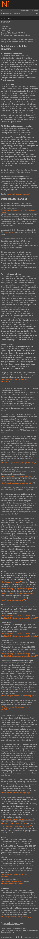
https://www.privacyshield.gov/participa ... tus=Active (15, 380)
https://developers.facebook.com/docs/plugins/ (17, 696)
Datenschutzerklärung (7, 932)
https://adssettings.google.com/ (12, 600)
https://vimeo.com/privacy (10, 582)
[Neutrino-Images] (5, 4)
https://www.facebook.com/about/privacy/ (15, 793)
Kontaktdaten (8, 232)
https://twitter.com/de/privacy (11, 881)
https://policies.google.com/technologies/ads (16, 476)
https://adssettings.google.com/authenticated (16, 483)
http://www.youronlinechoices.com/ (17, 826)
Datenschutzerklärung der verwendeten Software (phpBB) (18, 211)
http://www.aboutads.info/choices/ (13, 824)
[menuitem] (34, 10)
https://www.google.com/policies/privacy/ (15, 615)
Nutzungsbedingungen (29, 930)
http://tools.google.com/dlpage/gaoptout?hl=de (17, 463)
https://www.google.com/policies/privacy (15, 589)
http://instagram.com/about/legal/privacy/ (15, 917)
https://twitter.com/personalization (12, 884)
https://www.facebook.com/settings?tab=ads (16, 819)
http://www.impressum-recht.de (17, 194)
